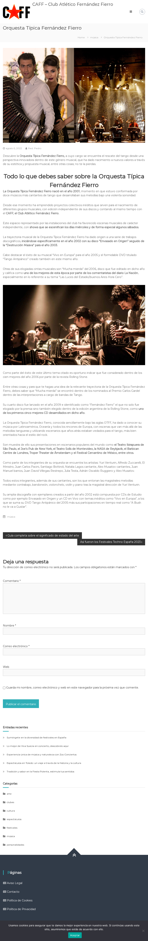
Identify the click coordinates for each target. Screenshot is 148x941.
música (94, 37)
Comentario (12, 581)
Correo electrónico (16, 646)
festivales (12, 827)
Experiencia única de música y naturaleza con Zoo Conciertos (42, 754)
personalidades (15, 844)
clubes (10, 802)
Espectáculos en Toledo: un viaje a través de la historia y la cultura (44, 763)
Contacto (13, 891)
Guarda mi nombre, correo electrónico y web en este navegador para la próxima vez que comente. (72, 687)
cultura (11, 810)
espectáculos (14, 819)
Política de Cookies (19, 900)
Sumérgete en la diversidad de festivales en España (36, 737)
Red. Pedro (34, 148)
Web (6, 667)
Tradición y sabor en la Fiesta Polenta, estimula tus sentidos (40, 771)
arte (9, 793)
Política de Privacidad (21, 909)
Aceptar (75, 935)
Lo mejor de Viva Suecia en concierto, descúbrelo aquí (37, 746)
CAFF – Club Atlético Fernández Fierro (72, 4)
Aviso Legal (14, 883)
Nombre (9, 625)
